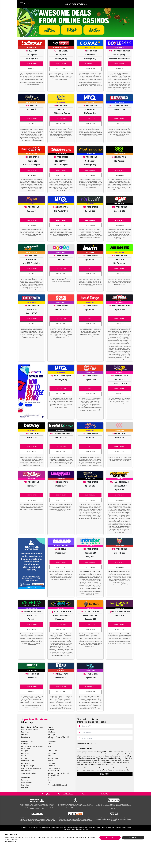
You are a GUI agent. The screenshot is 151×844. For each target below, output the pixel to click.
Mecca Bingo (52, 741)
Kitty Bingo (51, 763)
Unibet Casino (26, 771)
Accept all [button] (110, 837)
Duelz (49, 746)
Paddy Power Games (28, 761)
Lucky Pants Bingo (27, 766)
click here (99, 770)
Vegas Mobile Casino (28, 773)
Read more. (21, 839)
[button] (50, 841)
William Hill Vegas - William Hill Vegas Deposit (58, 738)
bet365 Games (52, 751)
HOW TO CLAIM (31, 69)
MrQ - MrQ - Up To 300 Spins (31, 768)
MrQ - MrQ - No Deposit (29, 729)
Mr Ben (23, 756)
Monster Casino (26, 782)
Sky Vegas (51, 729)
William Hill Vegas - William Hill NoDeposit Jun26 (58, 774)
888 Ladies (25, 734)
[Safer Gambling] (37, 800)
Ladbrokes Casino (27, 741)
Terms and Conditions (65, 794)
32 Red (50, 780)
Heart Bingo (25, 785)
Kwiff (49, 782)
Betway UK (51, 766)
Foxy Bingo (25, 732)
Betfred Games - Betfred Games (32, 727)
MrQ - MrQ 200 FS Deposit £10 (58, 785)
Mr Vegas (24, 751)
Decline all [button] (133, 837)
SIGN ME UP (105, 774)
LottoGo (50, 777)
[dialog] (75, 837)
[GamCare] (113, 800)
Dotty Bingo (52, 753)
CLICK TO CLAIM (32, 64)
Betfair (50, 744)
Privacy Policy (46, 794)
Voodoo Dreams (53, 758)
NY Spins (24, 758)
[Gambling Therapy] (113, 813)
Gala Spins (25, 753)
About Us (85, 794)
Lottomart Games (53, 771)
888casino (24, 787)
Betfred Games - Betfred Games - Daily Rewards (32, 747)
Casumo (50, 727)
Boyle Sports (25, 737)
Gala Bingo (51, 732)
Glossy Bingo (25, 777)
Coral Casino (25, 763)
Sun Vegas (24, 744)
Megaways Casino (54, 768)
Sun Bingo (51, 734)
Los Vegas (24, 780)
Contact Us (104, 794)
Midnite (50, 761)
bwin (49, 756)
